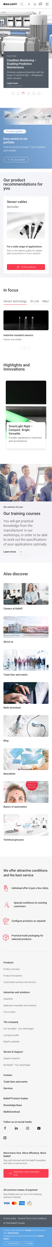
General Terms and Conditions (32, 1218)
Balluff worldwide (11, 1041)
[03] (23, 93)
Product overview (11, 969)
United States (13, 1243)
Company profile (11, 1035)
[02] (18, 93)
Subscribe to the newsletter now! (26, 1173)
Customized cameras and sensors (19, 982)
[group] (26, 329)
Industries (8, 999)
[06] (39, 93)
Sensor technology (15, 301)
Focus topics (9, 1012)
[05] (33, 93)
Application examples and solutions (20, 1005)
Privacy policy (9, 1218)
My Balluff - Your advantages (16, 1065)
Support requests (11, 1058)
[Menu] (47, 4)
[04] (28, 93)
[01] (13, 93)
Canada (29, 1243)
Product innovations (12, 975)
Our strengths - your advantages (18, 1028)
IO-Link (34, 301)
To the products (28, 267)
